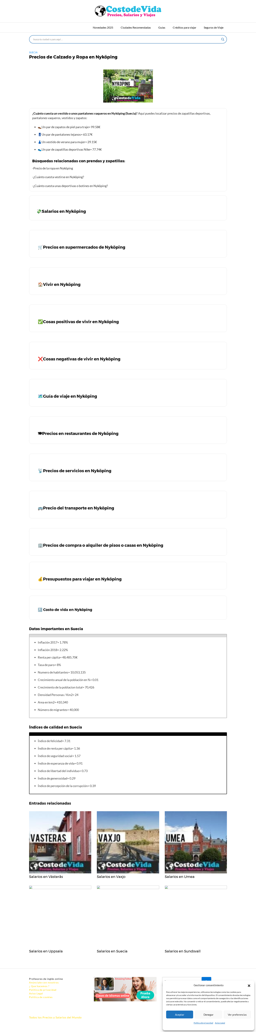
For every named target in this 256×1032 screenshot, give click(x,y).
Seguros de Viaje (213, 27)
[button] (249, 985)
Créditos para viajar (184, 27)
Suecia (33, 52)
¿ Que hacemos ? (39, 986)
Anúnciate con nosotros (44, 982)
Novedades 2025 (103, 27)
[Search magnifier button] (222, 39)
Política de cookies (41, 997)
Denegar (209, 1014)
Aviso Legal (220, 1023)
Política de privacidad (203, 1023)
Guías (161, 27)
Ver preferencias (237, 1014)
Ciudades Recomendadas (136, 27)
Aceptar (179, 1014)
